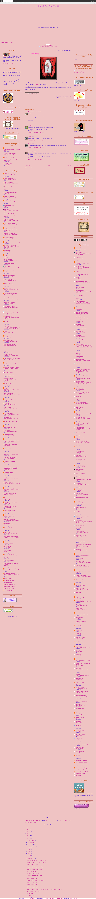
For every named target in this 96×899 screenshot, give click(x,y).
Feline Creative (79, 352)
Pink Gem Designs (79, 558)
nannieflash (78, 324)
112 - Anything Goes (8, 384)
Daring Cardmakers (8, 255)
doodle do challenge (33, 873)
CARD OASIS (78, 584)
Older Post (69, 165)
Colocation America (73, 898)
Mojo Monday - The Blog (9, 344)
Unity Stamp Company (80, 451)
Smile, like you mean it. (80, 708)
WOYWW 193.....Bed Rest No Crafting (83, 647)
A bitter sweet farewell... (9, 543)
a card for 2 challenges (34, 869)
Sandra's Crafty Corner (48, 6)
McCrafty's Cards (79, 478)
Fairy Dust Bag (79, 775)
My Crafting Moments (80, 773)
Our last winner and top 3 (9, 462)
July (29, 849)
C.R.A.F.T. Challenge (8, 182)
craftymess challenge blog (9, 584)
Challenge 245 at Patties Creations (82, 263)
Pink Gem (78, 554)
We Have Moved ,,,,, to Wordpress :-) (11, 520)
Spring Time (78, 731)
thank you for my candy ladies (36, 860)
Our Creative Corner (8, 378)
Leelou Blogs (92, 3)
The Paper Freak (79, 579)
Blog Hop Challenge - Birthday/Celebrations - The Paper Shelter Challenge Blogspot (83, 327)
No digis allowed (79, 638)
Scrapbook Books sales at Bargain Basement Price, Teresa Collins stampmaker (11, 468)
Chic (76, 474)
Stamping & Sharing (80, 356)
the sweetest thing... (8, 417)
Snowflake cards (79, 722)
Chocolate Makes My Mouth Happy (83, 696)
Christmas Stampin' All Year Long (11, 157)
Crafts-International (80, 646)
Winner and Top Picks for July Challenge (12, 224)
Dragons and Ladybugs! (80, 332)
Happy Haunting (79, 353)
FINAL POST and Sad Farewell (10, 473)
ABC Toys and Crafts (80, 540)
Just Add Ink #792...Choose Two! (11, 210)
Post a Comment (28, 163)
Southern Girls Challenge (9, 302)
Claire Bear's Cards (80, 687)
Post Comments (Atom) (36, 167)
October (30, 844)
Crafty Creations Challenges (10, 270)
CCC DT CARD (50, 820)
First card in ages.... (80, 665)
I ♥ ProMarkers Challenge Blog (10, 192)
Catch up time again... (80, 448)
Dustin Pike (6, 321)
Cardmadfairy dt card (30, 822)
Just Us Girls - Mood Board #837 (10, 179)
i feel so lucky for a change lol (37, 862)
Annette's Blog (79, 625)
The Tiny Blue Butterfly (81, 402)
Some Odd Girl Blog (8, 297)
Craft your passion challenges (10, 363)
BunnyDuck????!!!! (79, 692)
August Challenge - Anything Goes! (11, 220)
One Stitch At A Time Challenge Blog (12, 358)
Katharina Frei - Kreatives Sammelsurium (81, 460)
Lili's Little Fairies (7, 288)
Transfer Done (79, 622)
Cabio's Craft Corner (80, 588)
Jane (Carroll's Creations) (33, 111)
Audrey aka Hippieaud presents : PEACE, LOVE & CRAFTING (83, 370)
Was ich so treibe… (80, 462)
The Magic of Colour (80, 713)
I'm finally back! (79, 490)
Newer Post (27, 165)
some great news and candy (35, 880)
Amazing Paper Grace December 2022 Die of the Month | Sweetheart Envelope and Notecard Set (84, 320)
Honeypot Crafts (79, 704)
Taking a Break (7, 256)
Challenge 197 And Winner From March (12, 414)
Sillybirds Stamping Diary (81, 507)
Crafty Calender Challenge (9, 223)
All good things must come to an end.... (12, 499)
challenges (62, 97)
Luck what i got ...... (33, 877)
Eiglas (77, 446)
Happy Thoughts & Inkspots (82, 312)
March (30, 857)
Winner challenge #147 (8, 337)
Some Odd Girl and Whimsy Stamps (11, 299)
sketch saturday (7, 250)
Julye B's (77, 277)
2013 (28, 831)
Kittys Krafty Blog (79, 308)
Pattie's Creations (79, 262)
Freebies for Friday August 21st (82, 532)
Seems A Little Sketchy (9, 434)
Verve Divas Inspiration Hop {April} (11, 418)
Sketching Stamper (80, 381)
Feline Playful (7, 523)
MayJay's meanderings (80, 473)
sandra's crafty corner (15, 53)
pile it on (6, 348)
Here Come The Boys (8, 582)
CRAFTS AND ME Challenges (10, 457)
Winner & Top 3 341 (8, 364)
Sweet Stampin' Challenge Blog (10, 200)
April (29, 855)
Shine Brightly (78, 341)
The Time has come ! (8, 294)
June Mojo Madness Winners (10, 345)
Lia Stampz (6, 403)
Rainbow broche (79, 408)
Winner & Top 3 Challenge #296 (10, 238)
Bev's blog (78, 271)
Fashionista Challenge (8, 472)
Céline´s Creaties (79, 407)
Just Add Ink (6, 209)
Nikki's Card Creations (80, 734)
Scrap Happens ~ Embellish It (82, 760)
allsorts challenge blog (9, 205)
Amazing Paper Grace (80, 317)
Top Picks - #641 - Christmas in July (11, 234)
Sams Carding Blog (80, 751)
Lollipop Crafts (7, 542)
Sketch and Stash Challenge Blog (11, 421)
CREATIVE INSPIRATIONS (9, 219)
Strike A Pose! (78, 470)
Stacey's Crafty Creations (81, 695)
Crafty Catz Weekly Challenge (10, 228)
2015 (28, 827)
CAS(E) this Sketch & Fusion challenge (83, 562)
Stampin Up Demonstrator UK (82, 516)
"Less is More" (7, 266)
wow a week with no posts (35, 867)
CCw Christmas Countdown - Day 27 (83, 660)
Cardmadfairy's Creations (9, 573)
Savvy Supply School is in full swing (83, 360)
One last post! (7, 284)
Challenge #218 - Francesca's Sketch (11, 454)
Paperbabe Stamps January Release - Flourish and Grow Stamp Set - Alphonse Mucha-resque (83, 383)
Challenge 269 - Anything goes (10, 427)
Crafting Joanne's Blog (80, 682)
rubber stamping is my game (82, 497)
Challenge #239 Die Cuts (9, 332)
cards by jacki (78, 396)
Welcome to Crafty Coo (81, 437)
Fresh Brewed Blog (8, 590)
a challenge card (32, 864)
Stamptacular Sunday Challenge (11, 536)
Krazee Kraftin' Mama (80, 248)
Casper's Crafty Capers (81, 570)
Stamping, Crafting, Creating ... (82, 691)
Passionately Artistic (8, 466)
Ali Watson (30, 143)
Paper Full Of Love (80, 747)
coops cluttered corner (80, 363)
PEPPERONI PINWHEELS (9, 458)
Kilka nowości (78, 642)
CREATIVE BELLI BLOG (9, 588)
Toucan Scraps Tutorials (81, 621)
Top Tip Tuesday (7, 407)
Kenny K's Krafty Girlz (8, 372)
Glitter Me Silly (79, 252)
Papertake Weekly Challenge (10, 399)
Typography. (78, 709)
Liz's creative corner (80, 287)
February (31, 858)
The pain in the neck (80, 465)
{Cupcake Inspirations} (9, 213)
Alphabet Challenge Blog (9, 173)
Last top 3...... (7, 422)
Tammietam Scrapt (80, 769)
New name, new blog (8, 524)
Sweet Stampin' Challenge (81, 258)
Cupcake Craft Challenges (9, 515)
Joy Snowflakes (79, 655)
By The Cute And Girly (9, 580)
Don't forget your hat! (80, 389)
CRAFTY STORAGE (80, 525)
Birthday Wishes (79, 309)
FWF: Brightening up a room (81, 581)
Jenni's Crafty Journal (80, 637)
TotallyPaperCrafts (8, 477)
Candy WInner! (79, 679)
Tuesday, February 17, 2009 (36, 132)
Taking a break (7, 503)
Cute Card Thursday (8, 283)
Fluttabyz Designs (79, 678)
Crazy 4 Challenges (8, 279)
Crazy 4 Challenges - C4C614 (10, 280)
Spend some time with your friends (83, 498)
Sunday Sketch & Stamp (9, 453)
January (30, 895)
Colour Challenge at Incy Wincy (82, 550)
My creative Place (79, 335)
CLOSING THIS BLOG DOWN (81, 605)
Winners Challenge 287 (8, 359)
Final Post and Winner (8, 511)
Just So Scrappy (46, 898)
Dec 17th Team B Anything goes (10, 431)
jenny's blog (78, 549)
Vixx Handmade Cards (80, 432)
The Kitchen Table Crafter (81, 441)
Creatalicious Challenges (9, 237)
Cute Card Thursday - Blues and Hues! (83, 576)
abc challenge (36, 84)
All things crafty (79, 659)
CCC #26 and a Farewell (9, 154)
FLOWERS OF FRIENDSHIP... (81, 433)
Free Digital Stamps (80, 531)
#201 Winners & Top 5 (8, 551)
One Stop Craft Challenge (9, 510)
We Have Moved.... (8, 507)
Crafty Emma (78, 650)
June (29, 851)
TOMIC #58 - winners (8, 565)
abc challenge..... (32, 871)
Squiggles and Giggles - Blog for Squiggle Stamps (83, 423)
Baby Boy (77, 438)
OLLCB (5, 331)
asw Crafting (78, 604)
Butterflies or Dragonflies (9, 494)
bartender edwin (32, 886)
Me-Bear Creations (80, 412)
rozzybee (78, 674)
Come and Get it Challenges (10, 493)
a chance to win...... (33, 878)
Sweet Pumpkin (79, 452)
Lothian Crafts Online (8, 482)
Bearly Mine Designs (8, 393)
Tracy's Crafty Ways (80, 730)
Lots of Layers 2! (79, 718)
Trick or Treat (78, 752)
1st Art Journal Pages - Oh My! (82, 512)
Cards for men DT (33, 820)
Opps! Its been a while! (80, 585)
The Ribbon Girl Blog (8, 316)
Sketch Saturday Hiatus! (8, 251)
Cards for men (7, 497)
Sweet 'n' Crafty (79, 295)
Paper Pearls (78, 668)
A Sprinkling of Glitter (80, 301)
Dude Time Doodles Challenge (10, 554)
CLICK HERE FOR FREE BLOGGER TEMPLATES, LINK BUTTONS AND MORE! (19, 3)
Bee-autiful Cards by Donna (82, 764)
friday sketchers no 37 (34, 887)
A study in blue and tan (80, 393)
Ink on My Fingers (79, 469)
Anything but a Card (8, 445)
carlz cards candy (33, 884)
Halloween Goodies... (8, 323)
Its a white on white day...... (81, 688)
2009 (28, 838)
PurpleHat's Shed (79, 617)
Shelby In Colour (79, 600)
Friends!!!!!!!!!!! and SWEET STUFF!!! (82, 566)
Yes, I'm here (78, 593)
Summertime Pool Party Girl (81, 249)
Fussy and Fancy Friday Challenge (11, 312)
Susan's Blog (78, 257)
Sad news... (6, 449)
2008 (28, 897)
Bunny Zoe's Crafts (80, 493)
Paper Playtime (7, 326)
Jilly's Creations (79, 725)
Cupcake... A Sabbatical (9, 516)
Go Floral (6, 570)
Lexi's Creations (7, 448)
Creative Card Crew (8, 383)
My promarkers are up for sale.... (82, 684)
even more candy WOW (34, 891)
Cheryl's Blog (78, 755)
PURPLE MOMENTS (80, 717)
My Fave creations (4, 42)
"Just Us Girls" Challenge (9, 178)
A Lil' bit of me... (79, 738)
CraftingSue (78, 654)
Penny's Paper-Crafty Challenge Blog (12, 242)
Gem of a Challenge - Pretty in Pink (82, 555)
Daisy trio (78, 278)
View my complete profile (9, 63)
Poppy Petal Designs (80, 597)
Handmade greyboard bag (81, 336)
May (29, 853)
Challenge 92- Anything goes (10, 404)
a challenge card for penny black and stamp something (44, 889)
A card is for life (79, 700)
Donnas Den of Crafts (80, 613)
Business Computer (48, 45)
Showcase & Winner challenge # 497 (11, 267)
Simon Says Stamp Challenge (10, 519)
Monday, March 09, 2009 (35, 159)
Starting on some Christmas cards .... (83, 601)
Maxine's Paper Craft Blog (81, 767)
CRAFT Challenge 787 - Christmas (11, 183)
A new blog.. (78, 739)
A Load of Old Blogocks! (81, 575)
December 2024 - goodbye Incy (10, 260)
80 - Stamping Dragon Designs (10, 435)
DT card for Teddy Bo (80, 466)
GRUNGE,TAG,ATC (79, 757)
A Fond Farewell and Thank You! (10, 533)
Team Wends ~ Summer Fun (9, 202)
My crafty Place (79, 608)
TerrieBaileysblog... (80, 501)
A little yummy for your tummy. (82, 744)
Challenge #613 (7, 193)
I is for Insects (7, 175)
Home (12, 42)
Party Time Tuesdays (8, 413)
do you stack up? (7, 546)
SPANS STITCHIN (79, 344)
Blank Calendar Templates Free (82, 609)
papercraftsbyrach (79, 743)
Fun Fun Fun (6, 400)
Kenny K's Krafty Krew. (9, 388)
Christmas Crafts (7, 164)
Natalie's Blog (79, 630)
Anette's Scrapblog (80, 427)
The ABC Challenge (8, 354)
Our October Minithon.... (81, 705)
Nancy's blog (78, 511)
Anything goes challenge (9, 276)
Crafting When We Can (9, 336)
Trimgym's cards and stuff (81, 281)
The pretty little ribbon (9, 527)
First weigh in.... (79, 618)
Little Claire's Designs (8, 340)
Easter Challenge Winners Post (82, 546)
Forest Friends (79, 508)
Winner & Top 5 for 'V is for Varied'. (11, 355)
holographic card (67, 97)
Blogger (14, 616)
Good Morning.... (79, 651)
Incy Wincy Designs (8, 259)
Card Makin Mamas (8, 439)
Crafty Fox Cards (79, 766)
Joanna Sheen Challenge (9, 586)
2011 (28, 835)
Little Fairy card (79, 735)
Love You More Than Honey (81, 456)
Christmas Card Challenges (10, 153)
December (31, 840)
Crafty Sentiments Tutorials (81, 762)
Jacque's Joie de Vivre (80, 565)
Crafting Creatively (80, 266)
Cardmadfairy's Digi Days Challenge (11, 568)
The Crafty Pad (7, 550)
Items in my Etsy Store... (81, 541)
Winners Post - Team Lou (9, 303)
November (31, 842)
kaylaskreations (79, 721)
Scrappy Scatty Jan (80, 290)
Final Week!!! (6, 529)
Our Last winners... (8, 547)
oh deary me (78, 634)
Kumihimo (78, 627)
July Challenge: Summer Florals (82, 494)
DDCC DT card (63, 820)
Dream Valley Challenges (9, 263)
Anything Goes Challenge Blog (10, 502)
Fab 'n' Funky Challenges (9, 233)
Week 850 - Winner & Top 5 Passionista (12, 197)
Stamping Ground (8, 186)
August (30, 847)
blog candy (30, 893)
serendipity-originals (80, 359)
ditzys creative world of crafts (82, 771)
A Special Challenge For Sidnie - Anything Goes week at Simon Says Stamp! (83, 303)
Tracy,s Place (78, 633)
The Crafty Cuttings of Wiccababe (83, 392)
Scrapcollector (79, 520)
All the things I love (80, 331)
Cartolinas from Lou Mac (81, 535)
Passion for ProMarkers (9, 196)
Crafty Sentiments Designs (9, 275)
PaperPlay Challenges (8, 578)
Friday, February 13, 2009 (35, 122)
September (31, 846)
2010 (28, 837)
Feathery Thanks (79, 536)
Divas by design (7, 430)
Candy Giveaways (79, 748)
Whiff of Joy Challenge (9, 560)
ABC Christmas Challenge (9, 148)
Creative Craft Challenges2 (10, 488)
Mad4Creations (79, 455)
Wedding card (78, 726)
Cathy (29, 125)
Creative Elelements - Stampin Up (82, 675)
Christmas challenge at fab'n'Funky (83, 378)
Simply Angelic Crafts (80, 339)
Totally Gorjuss (7, 426)
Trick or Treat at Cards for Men (82, 614)
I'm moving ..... (79, 517)
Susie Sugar (30, 151)
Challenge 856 (7, 206)
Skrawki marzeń (79, 641)
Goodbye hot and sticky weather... (11, 341)
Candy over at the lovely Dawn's (82, 701)
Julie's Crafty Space (80, 489)
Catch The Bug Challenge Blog (10, 293)
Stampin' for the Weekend (9, 461)
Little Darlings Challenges (9, 306)
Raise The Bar (7, 532)
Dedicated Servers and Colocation (56, 898)
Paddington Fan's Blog (80, 388)
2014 (28, 829)
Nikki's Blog (78, 592)
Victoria (29, 136)
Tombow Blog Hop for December (82, 589)
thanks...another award (34, 866)
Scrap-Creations (79, 483)
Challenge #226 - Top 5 (9, 313)
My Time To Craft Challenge (10, 245)
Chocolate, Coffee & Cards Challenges (12, 367)
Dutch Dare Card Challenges (10, 506)
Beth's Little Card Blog (80, 561)
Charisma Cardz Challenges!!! (10, 444)
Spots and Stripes (79, 714)
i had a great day (32, 882)
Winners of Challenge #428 (9, 272)
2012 (28, 833)
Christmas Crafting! (8, 163)
